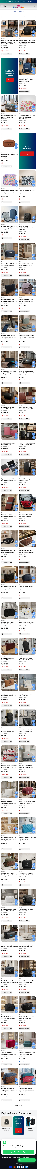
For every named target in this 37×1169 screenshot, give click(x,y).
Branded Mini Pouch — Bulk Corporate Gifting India (8, 372)
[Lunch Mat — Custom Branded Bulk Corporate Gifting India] (9, 178)
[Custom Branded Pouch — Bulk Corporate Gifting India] (9, 825)
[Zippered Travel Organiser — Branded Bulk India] (27, 467)
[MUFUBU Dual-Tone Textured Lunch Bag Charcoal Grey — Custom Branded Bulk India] (9, 28)
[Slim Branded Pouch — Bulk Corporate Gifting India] (27, 1004)
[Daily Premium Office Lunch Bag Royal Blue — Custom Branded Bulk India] (27, 66)
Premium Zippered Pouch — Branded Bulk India (26, 909)
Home (15, 11)
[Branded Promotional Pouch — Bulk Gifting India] (27, 825)
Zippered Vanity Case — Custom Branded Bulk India (8, 1053)
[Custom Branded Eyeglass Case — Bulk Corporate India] (27, 359)
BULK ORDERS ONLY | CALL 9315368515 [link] (19, 1)
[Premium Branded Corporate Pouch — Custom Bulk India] (9, 753)
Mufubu (20, 1163)
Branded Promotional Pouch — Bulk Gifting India (27, 838)
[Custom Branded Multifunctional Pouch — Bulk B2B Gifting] (27, 214)
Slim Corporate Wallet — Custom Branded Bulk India (8, 694)
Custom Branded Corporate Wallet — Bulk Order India (8, 587)
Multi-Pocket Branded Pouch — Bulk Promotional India (27, 802)
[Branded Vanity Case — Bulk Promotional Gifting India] (27, 968)
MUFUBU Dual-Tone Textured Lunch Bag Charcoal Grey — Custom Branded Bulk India (9, 42)
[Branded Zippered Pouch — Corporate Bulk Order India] (27, 753)
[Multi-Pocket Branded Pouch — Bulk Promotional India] (27, 789)
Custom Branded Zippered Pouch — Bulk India (26, 587)
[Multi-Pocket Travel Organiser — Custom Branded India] (27, 431)
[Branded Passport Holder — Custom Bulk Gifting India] (9, 431)
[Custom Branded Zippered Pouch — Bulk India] (27, 574)
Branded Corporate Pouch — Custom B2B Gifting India (27, 264)
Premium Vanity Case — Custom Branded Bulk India (8, 802)
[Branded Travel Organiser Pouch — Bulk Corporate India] (9, 933)
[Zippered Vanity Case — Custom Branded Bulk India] (9, 1040)
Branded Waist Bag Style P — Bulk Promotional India (27, 515)
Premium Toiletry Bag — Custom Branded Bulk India (26, 1089)
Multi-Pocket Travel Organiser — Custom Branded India (27, 443)
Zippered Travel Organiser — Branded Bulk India (26, 479)
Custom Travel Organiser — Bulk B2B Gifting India (8, 623)
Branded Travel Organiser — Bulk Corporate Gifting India (26, 336)
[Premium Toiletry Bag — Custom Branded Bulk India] (27, 1076)
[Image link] (6, 1125)
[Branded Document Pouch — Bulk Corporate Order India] (27, 287)
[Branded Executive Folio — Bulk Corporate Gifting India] (27, 538)
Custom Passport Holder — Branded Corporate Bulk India (27, 407)
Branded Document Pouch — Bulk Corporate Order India (27, 300)
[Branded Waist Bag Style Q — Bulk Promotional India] (9, 538)
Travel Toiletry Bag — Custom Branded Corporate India (27, 945)
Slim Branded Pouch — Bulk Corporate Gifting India (26, 1017)
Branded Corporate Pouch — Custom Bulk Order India (9, 909)
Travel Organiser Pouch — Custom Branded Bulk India (26, 659)
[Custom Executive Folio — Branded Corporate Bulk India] (9, 287)
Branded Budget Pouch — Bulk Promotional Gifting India (27, 1053)
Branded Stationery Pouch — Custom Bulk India (9, 407)
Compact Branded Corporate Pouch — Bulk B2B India (9, 730)
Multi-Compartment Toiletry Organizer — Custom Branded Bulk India (9, 154)
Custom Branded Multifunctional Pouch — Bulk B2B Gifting (27, 228)
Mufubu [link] (30, 1128)
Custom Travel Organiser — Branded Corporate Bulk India (9, 874)
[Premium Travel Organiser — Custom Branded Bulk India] (27, 861)
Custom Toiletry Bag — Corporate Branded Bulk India (9, 1089)
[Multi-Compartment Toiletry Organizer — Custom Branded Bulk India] (9, 141)
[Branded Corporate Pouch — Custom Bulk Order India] (9, 897)
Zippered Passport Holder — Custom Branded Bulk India (9, 479)
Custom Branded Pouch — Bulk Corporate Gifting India (8, 838)
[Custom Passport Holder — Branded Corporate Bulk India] (27, 395)
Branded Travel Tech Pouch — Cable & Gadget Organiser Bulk (9, 227)
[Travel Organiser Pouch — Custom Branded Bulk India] (27, 646)
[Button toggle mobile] (2, 6)
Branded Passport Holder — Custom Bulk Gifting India (8, 443)
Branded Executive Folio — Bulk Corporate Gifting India (26, 551)
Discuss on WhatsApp (28, 1160)
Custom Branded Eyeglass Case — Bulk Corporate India (27, 372)
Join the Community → (19, 1152)
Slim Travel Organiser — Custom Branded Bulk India (8, 515)
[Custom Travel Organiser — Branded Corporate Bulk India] (9, 861)
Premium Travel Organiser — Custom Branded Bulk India (26, 874)
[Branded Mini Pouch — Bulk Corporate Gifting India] (9, 359)
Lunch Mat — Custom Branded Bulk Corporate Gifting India (9, 191)
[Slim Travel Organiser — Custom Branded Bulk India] (9, 502)
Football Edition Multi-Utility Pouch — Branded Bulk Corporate (8, 117)
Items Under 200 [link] (6, 1128)
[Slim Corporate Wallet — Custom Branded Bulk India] (9, 682)
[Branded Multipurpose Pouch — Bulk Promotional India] (9, 1004)
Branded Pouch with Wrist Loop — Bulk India (26, 694)
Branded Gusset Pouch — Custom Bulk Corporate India (9, 659)
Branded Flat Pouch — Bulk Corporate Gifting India (26, 623)
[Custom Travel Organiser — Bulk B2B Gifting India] (9, 610)
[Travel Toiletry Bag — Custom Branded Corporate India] (27, 933)
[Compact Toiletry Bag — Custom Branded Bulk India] (9, 323)
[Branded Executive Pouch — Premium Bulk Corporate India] (9, 968)
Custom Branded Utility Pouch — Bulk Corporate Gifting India (27, 191)
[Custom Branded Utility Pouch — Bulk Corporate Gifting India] (27, 178)
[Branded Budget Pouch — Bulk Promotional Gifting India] (27, 1040)
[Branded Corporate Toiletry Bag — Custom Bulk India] (27, 718)
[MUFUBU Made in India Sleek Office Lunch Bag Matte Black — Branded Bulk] (27, 28)
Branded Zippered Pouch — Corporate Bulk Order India (26, 766)
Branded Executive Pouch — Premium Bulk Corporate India (9, 981)
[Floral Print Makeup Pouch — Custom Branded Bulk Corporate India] (27, 103)
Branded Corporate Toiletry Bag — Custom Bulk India (26, 730)
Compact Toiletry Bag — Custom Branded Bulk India (8, 336)
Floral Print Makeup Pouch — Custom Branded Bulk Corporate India (27, 117)
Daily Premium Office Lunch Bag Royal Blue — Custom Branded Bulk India (26, 79)
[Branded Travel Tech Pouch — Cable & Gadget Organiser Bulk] (9, 214)
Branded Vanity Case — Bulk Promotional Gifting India (26, 981)
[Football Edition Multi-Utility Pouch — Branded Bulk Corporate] (9, 103)
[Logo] (18, 6)
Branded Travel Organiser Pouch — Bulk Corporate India (9, 945)
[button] (5, 6)
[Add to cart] (16, 35)
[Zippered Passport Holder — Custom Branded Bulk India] (9, 467)
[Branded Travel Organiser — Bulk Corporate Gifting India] (27, 323)
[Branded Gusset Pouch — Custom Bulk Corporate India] (9, 646)
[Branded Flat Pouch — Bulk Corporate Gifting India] (27, 610)
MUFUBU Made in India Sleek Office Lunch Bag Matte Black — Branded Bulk (27, 42)
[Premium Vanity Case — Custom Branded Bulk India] (9, 789)
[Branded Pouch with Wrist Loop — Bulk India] (27, 682)
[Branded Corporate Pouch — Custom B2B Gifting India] (27, 251)
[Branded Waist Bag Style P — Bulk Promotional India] (27, 502)
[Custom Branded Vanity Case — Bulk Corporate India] (9, 251)
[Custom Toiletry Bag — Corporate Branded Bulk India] (9, 1076)
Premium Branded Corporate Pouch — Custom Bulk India (9, 766)
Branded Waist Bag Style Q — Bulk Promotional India (9, 551)
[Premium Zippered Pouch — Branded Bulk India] (27, 897)
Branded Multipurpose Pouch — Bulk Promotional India (9, 1017)
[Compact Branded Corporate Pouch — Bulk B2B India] (9, 718)
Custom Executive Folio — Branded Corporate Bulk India (9, 300)
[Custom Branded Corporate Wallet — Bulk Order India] (9, 574)
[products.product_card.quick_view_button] (16, 31)
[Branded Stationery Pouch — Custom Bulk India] (9, 395)
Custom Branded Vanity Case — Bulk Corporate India (9, 264)
